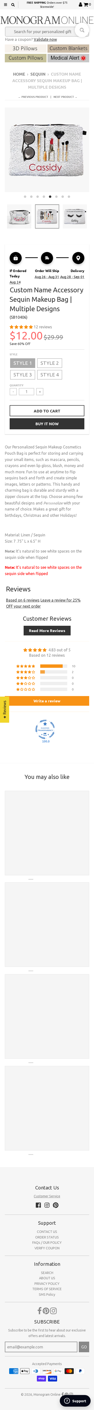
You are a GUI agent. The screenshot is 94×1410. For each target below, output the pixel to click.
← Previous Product (33, 97)
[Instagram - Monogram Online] (47, 1205)
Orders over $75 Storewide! (47, 4)
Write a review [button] (47, 700)
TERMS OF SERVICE (47, 1289)
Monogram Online (47, 1394)
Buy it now (47, 423)
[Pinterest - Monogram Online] (56, 1205)
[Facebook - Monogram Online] (38, 1205)
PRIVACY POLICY (47, 1284)
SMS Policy (47, 1294)
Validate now (45, 39)
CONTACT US (47, 1232)
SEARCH (47, 1273)
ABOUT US (47, 1278)
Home (19, 74)
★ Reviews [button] (4, 709)
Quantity (16, 385)
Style (14, 354)
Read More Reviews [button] (47, 630)
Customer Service (47, 1196)
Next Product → (65, 97)
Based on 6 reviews (23, 600)
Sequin (38, 74)
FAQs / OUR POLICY (47, 1243)
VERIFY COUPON (47, 1248)
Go (84, 1347)
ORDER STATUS (47, 1237)
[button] (22, 327)
